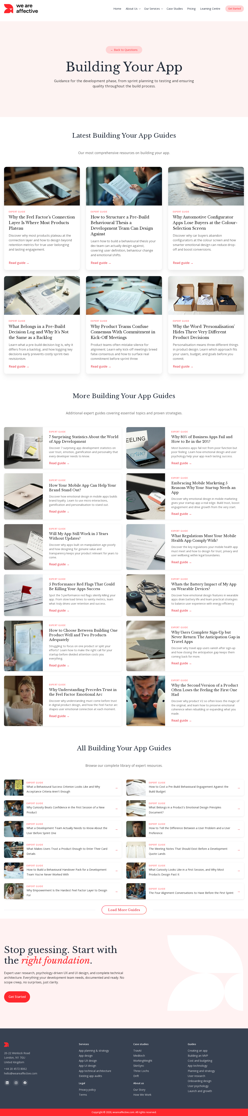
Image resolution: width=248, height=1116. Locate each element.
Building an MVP (198, 1055)
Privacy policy (87, 1089)
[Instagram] (16, 1083)
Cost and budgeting (200, 1060)
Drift (136, 1076)
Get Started (17, 997)
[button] (134, 9)
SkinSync (138, 1065)
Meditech (139, 1055)
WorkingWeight (142, 1060)
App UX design (88, 1060)
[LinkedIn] (7, 1083)
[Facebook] (25, 1083)
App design (86, 1055)
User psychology (198, 1086)
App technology (197, 1065)
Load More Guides (124, 910)
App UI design (87, 1065)
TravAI (137, 1050)
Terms (83, 1094)
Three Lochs (141, 1070)
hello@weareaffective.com (20, 1073)
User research (196, 1076)
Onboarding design (199, 1081)
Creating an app (198, 1050)
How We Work (142, 1094)
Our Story (139, 1089)
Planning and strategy (201, 1070)
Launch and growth (200, 1091)
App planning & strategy (94, 1050)
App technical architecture (95, 1070)
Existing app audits (90, 1076)
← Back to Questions (124, 50)
